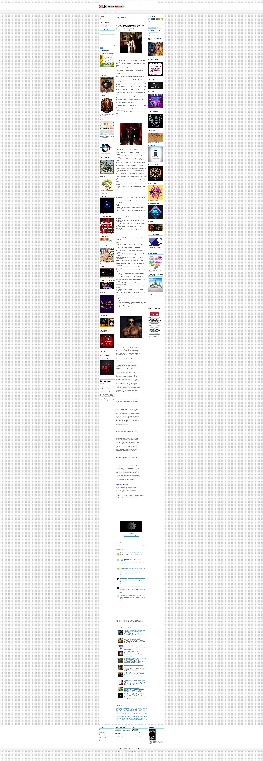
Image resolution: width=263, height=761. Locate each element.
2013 (128, 708)
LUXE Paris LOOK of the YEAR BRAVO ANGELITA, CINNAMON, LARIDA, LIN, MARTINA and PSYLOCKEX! (135, 631)
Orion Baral (138, 710)
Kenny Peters (102, 732)
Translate (109, 26)
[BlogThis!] (117, 542)
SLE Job (132, 711)
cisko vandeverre (123, 578)
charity (128, 716)
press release (135, 718)
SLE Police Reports (141, 711)
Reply (121, 555)
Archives (159, 27)
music (118, 718)
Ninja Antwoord (103, 737)
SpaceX (120, 713)
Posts (151, 33)
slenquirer (128, 719)
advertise (133, 714)
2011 (124, 708)
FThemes (119, 751)
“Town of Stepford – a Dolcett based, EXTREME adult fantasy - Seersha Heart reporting (134, 639)
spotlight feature (126, 30)
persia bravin (122, 718)
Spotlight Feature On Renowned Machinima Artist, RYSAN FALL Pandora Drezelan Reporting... (130, 26)
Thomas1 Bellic (128, 714)
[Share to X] (119, 542)
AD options (143, 708)
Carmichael (122, 552)
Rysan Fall (120, 30)
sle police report (122, 719)
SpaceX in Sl (124, 713)
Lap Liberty (122, 595)
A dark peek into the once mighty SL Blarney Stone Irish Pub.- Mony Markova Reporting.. (135, 659)
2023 (140, 708)
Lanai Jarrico (122, 710)
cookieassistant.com (4, 753)
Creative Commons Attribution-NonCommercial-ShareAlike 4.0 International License (138, 735)
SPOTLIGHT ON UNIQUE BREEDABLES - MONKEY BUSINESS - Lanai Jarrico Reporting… (135, 688)
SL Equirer (143, 710)
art (142, 714)
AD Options (124, 12)
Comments (152, 35)
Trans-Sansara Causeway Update (106, 391)
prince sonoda (143, 718)
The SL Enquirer (132, 713)
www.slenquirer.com (136, 733)
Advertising (127, 709)
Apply (129, 12)
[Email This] (116, 542)
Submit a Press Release (115, 12)
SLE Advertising (128, 711)
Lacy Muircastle (103, 734)
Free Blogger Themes (135, 751)
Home (101, 12)
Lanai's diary (129, 710)
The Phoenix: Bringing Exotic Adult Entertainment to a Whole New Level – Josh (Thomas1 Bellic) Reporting (134, 673)
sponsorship (132, 719)
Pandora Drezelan (136, 28)
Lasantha (129, 751)
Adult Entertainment (120, 709)
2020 (138, 708)
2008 (117, 708)
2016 (132, 708)
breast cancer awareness (121, 716)
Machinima (131, 28)
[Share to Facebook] (120, 542)
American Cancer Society (135, 709)
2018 (134, 708)
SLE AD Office (106, 12)
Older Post (145, 545)
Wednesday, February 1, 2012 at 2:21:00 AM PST (135, 595)
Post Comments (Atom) (126, 627)
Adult (146, 708)
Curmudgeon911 (103, 729)
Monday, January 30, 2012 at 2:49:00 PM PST (134, 552)
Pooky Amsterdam (124, 568)
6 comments (133, 30)
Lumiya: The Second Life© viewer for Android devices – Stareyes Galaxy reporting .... (134, 645)
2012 (126, 708)
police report (128, 718)
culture (132, 716)
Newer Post (118, 545)
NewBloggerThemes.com (144, 751)
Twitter (139, 12)
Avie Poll (143, 709)
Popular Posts (152, 27)
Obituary (134, 710)
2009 (119, 708)
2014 (130, 708)
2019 (136, 708)
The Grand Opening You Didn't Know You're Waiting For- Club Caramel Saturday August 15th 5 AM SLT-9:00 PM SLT (134, 666)
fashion (137, 716)
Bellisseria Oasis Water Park (105, 387)
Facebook (134, 12)
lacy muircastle (143, 716)
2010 (121, 708)
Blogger (107, 400)
